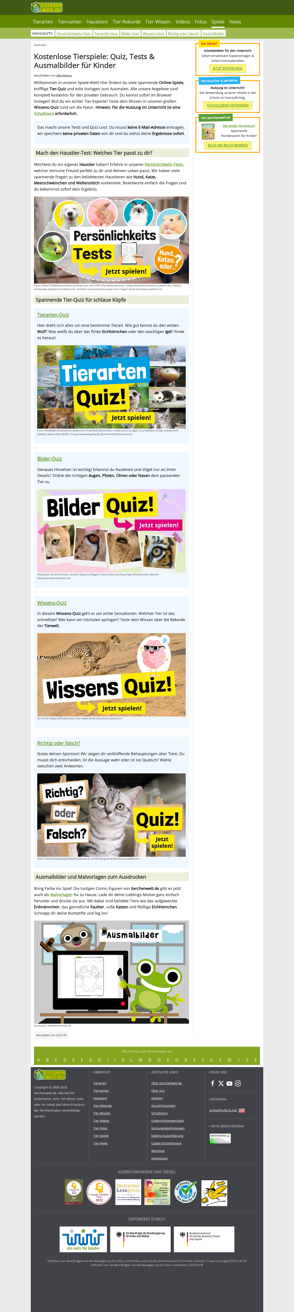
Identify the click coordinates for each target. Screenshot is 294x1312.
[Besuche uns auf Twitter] (221, 1083)
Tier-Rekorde (127, 21)
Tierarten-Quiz (106, 33)
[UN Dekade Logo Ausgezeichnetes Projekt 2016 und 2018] (158, 1192)
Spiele (217, 21)
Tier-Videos (101, 1121)
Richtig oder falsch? (183, 33)
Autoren (157, 1098)
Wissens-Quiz (153, 33)
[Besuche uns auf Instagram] (238, 1083)
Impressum (159, 1158)
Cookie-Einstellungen (166, 1143)
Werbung (158, 1151)
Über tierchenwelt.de (166, 1083)
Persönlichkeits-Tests (74, 33)
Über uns (158, 1091)
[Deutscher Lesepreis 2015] (129, 1192)
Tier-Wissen (158, 21)
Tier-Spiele (101, 1136)
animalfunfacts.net (223, 1110)
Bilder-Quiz (130, 33)
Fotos (201, 21)
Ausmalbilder (213, 33)
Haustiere (97, 21)
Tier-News (100, 1143)
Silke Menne (64, 75)
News (235, 21)
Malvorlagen (61, 894)
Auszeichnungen (163, 1106)
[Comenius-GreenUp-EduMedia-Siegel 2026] (75, 1192)
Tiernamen (70, 21)
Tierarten (43, 21)
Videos (183, 21)
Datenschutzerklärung (167, 1136)
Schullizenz (44, 113)
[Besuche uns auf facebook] (212, 1083)
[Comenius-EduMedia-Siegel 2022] (100, 1192)
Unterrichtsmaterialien (167, 1121)
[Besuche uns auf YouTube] (229, 1083)
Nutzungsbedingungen (168, 1128)
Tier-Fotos (100, 1128)
